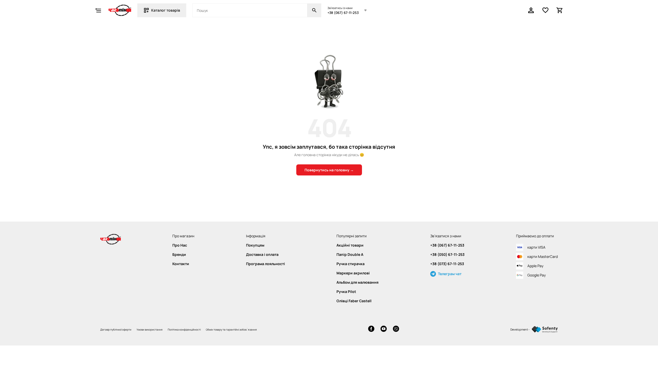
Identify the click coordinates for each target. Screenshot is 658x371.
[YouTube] (384, 329)
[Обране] (545, 10)
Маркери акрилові (353, 273)
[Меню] (98, 10)
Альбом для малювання (357, 282)
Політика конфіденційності (184, 329)
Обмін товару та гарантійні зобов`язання (231, 329)
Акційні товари (350, 245)
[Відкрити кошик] (560, 10)
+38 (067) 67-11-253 (343, 12)
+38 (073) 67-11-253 (447, 264)
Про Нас (179, 245)
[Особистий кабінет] (531, 10)
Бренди (179, 254)
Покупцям (255, 245)
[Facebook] (371, 329)
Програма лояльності (265, 264)
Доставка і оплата (262, 254)
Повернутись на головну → (329, 169)
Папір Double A (349, 254)
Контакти (180, 264)
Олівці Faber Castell (354, 301)
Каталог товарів (165, 10)
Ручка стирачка (350, 264)
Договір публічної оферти (115, 329)
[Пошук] (314, 10)
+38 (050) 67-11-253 (447, 254)
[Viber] (396, 329)
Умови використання (150, 329)
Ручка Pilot (346, 292)
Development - (520, 329)
